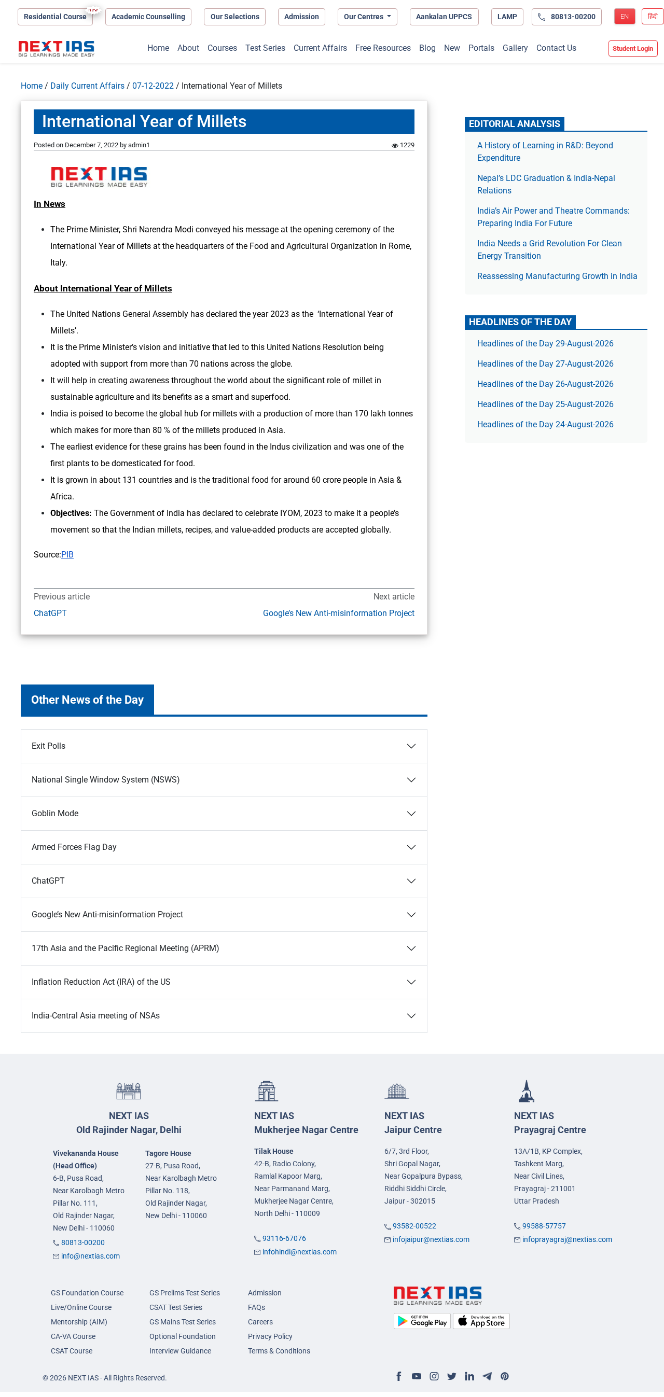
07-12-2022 (153, 86)
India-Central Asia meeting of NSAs (96, 1016)
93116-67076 (284, 1238)
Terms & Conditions (279, 1351)
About (188, 48)
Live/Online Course (81, 1307)
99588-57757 (544, 1226)
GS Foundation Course (87, 1293)
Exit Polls (48, 746)
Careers (260, 1322)
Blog (427, 48)
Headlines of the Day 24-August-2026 (545, 424)
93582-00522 (414, 1226)
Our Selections (235, 16)
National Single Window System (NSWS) (106, 780)
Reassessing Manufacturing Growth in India (557, 276)
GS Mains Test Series (182, 1322)
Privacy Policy (270, 1336)
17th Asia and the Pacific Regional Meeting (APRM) (125, 948)
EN (624, 16)
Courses (222, 48)
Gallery (515, 48)
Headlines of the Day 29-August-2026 (545, 343)
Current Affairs (320, 48)
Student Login (633, 48)
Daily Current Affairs (87, 86)
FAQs (256, 1307)
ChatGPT (50, 613)
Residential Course (55, 16)
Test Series (265, 48)
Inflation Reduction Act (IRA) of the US (101, 982)
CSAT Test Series (175, 1307)
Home (158, 48)
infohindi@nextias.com (299, 1252)
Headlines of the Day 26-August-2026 (545, 384)
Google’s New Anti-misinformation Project (338, 613)
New (452, 48)
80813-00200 (83, 1242)
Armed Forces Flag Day (74, 847)
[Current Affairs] (56, 49)
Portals (481, 48)
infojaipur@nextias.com (431, 1239)
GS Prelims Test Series (184, 1293)
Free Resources (383, 48)
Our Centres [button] (364, 16)
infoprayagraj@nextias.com (567, 1239)
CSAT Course (71, 1351)
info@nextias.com (90, 1256)
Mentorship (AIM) (79, 1322)
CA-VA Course (73, 1336)
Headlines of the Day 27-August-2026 (545, 364)
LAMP (507, 16)
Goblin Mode (55, 813)
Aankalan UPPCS (444, 16)
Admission (301, 16)
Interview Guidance (180, 1351)
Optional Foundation (182, 1336)
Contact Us (556, 48)
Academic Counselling (148, 16)
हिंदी (653, 16)
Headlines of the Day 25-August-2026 (545, 404)
